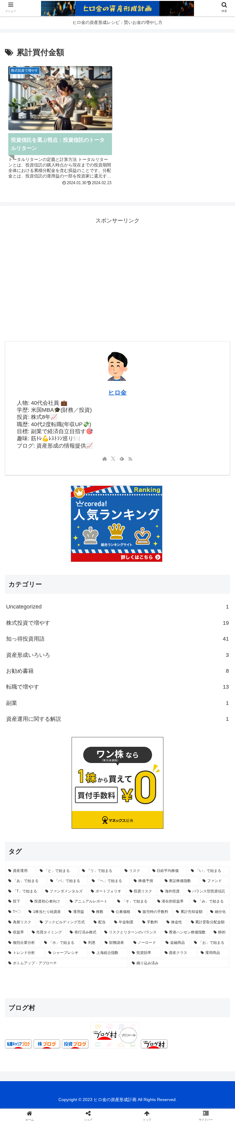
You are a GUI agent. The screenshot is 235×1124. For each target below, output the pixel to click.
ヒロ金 (117, 392)
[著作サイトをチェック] (104, 459)
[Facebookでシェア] (91, 943)
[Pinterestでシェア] (91, 959)
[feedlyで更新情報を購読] (121, 459)
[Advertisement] (117, 268)
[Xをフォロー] (113, 459)
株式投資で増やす (117, 623)
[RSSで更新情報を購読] (130, 459)
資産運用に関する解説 (117, 719)
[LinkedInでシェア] (143, 959)
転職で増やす (117, 687)
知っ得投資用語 (117, 639)
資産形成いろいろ (117, 655)
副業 (117, 703)
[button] (217, 916)
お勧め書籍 (117, 671)
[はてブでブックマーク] (143, 943)
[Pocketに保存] (196, 943)
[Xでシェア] (38, 943)
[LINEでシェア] (38, 959)
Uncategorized (117, 607)
